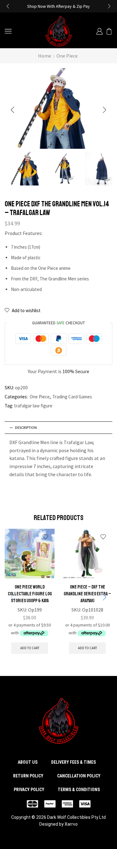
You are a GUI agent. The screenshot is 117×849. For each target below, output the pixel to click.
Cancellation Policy (78, 775)
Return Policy (28, 775)
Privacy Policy (29, 789)
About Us (27, 762)
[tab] (58, 428)
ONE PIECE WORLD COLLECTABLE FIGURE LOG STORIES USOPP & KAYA (30, 593)
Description (26, 427)
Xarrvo (71, 824)
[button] (8, 6)
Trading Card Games (72, 397)
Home (44, 56)
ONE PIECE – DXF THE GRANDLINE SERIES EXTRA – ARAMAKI (87, 593)
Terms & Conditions (79, 789)
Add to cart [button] (29, 648)
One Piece (67, 56)
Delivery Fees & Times (73, 762)
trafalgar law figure (33, 406)
